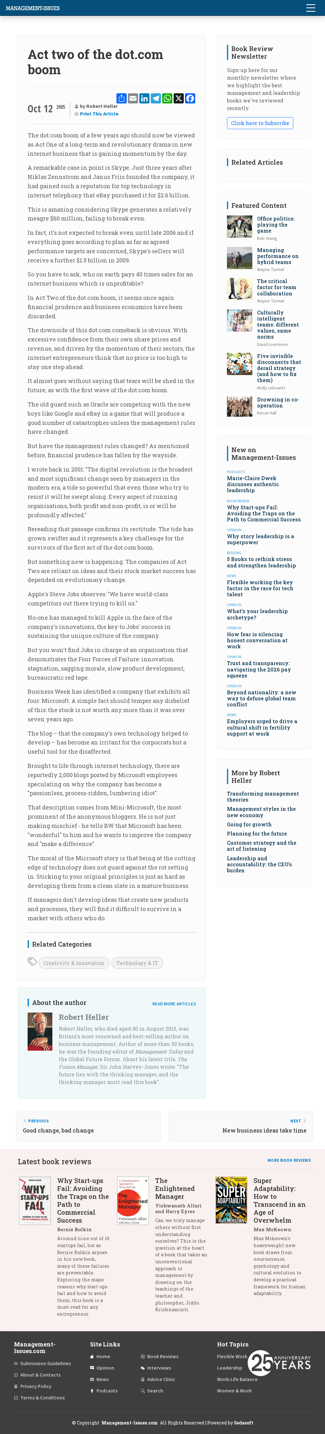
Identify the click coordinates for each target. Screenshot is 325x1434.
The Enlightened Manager (175, 1188)
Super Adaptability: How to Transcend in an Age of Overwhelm (280, 1200)
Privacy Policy (35, 1386)
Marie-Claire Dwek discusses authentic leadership (253, 484)
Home (103, 1356)
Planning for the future (257, 833)
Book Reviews (162, 1356)
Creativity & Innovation (73, 963)
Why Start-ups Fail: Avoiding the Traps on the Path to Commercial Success (264, 513)
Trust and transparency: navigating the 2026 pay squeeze (259, 669)
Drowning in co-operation (278, 402)
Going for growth (249, 824)
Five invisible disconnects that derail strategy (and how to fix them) (279, 368)
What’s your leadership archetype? (257, 614)
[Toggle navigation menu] (310, 8)
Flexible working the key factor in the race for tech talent (260, 588)
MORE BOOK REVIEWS (289, 1160)
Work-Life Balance (237, 1379)
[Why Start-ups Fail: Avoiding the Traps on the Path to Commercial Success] (38, 1249)
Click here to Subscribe (260, 123)
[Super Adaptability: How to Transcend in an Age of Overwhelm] (235, 1239)
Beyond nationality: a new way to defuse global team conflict (261, 698)
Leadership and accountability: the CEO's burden (259, 864)
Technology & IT (137, 963)
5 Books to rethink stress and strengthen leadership (261, 562)
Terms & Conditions (42, 1397)
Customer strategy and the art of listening (261, 845)
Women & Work (234, 1390)
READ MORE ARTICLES (174, 1004)
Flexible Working (235, 1356)
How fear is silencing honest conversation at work (257, 640)
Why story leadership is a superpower (260, 539)
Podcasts (106, 1390)
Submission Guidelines (45, 1363)
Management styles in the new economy (261, 811)
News (102, 1379)
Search (155, 1390)
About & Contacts (40, 1375)
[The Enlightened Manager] (136, 1247)
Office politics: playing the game (276, 224)
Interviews (159, 1368)
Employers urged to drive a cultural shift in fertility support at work (262, 727)
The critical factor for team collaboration (276, 287)
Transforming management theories (263, 796)
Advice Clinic (161, 1379)
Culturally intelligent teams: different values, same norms (278, 324)
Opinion (105, 1368)
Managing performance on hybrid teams (278, 256)
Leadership (229, 1368)
